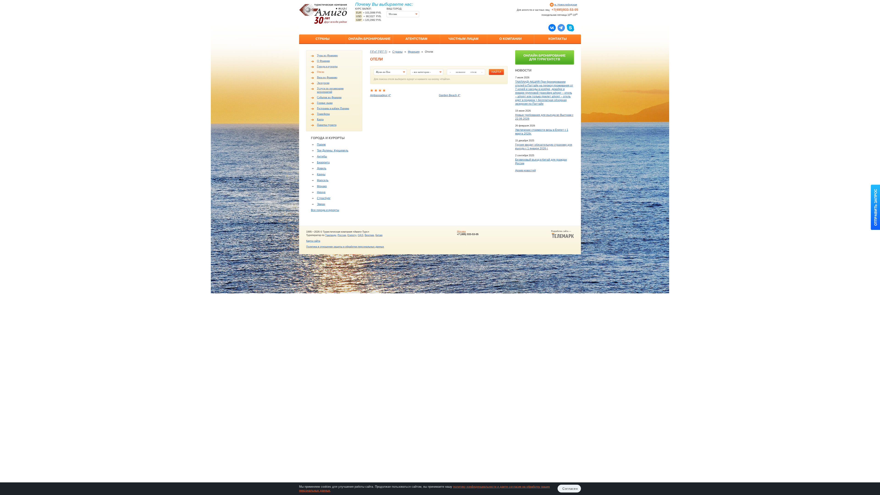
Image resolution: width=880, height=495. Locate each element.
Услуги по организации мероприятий (330, 90)
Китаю (378, 235)
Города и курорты (327, 66)
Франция (414, 51)
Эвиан (321, 204)
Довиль (321, 168)
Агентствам (416, 39)
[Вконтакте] (552, 27)
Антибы (322, 156)
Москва (461, 231)
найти (496, 72)
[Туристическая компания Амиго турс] (323, 13)
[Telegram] (561, 27)
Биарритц (323, 162)
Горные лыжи (325, 102)
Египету (351, 235)
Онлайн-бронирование (369, 39)
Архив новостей (525, 170)
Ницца (321, 192)
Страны (323, 39)
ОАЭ (360, 235)
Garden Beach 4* (449, 95)
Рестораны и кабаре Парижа (333, 108)
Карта (320, 119)
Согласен (570, 488)
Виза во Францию (327, 77)
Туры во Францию (327, 55)
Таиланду (330, 235)
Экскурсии (323, 83)
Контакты (557, 39)
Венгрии (369, 235)
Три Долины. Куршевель (332, 150)
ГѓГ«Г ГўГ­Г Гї (378, 51)
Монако (322, 186)
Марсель (322, 180)
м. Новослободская (565, 4)
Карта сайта (313, 240)
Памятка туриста (326, 124)
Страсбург (323, 198)
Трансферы (323, 114)
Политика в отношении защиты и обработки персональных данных (345, 246)
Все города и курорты (325, 210)
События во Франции (329, 97)
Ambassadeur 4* (380, 95)
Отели (320, 72)
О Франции (323, 61)
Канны (321, 174)
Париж (321, 144)
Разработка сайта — (562, 231)
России (342, 235)
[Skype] (570, 27)
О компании (510, 39)
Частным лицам (463, 39)
